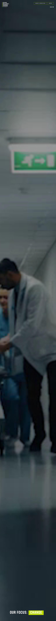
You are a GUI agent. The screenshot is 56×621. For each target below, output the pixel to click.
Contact (50, 3)
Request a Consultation (40, 3)
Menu (51, 7)
